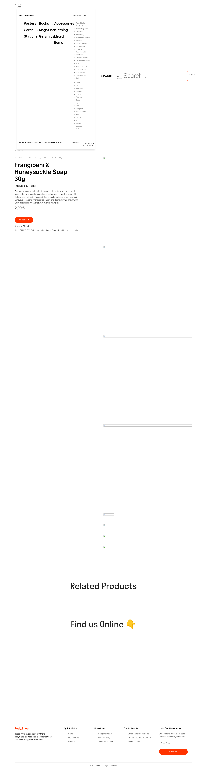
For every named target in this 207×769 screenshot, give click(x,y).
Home (17, 158)
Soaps (32, 158)
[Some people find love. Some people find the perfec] (127, 648)
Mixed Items (24, 158)
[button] (22, 225)
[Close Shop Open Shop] (23, 7)
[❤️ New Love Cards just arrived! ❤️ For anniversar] (82, 683)
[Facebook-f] (17, 747)
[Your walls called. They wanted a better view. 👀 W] (82, 647)
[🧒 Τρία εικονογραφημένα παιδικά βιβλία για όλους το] (36, 682)
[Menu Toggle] (14, 2)
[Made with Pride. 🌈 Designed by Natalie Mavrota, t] (172, 643)
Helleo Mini (73, 230)
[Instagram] (25, 747)
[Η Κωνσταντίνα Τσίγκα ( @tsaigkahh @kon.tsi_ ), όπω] (127, 685)
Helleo (65, 230)
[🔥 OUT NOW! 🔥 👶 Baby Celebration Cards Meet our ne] (172, 683)
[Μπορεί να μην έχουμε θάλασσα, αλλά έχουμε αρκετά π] (36, 643)
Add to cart (24, 220)
